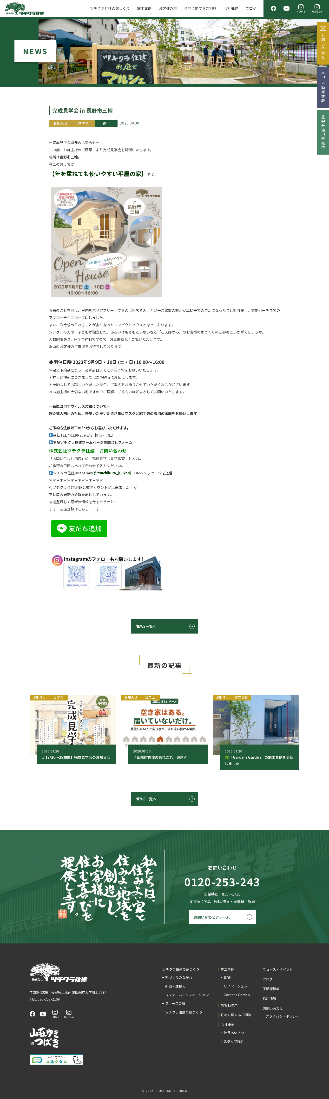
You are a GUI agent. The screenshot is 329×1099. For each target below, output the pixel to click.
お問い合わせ (273, 1008)
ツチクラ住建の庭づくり (183, 1012)
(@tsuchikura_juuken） (112, 472)
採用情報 (269, 998)
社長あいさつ (234, 1032)
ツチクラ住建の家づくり (110, 8)
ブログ (250, 8)
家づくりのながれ (178, 977)
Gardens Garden (237, 994)
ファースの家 (175, 1003)
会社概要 (231, 8)
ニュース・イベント (278, 969)
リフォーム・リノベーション (187, 994)
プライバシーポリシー (282, 1016)
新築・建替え (175, 986)
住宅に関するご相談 (200, 8)
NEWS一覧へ (146, 626)
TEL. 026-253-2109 (45, 999)
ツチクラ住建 (24, 8)
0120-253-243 (222, 882)
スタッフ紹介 (234, 1041)
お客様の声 (168, 8)
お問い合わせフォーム (212, 917)
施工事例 (144, 8)
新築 (227, 977)
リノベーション (235, 986)
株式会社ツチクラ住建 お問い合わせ (88, 450)
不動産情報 (271, 989)
